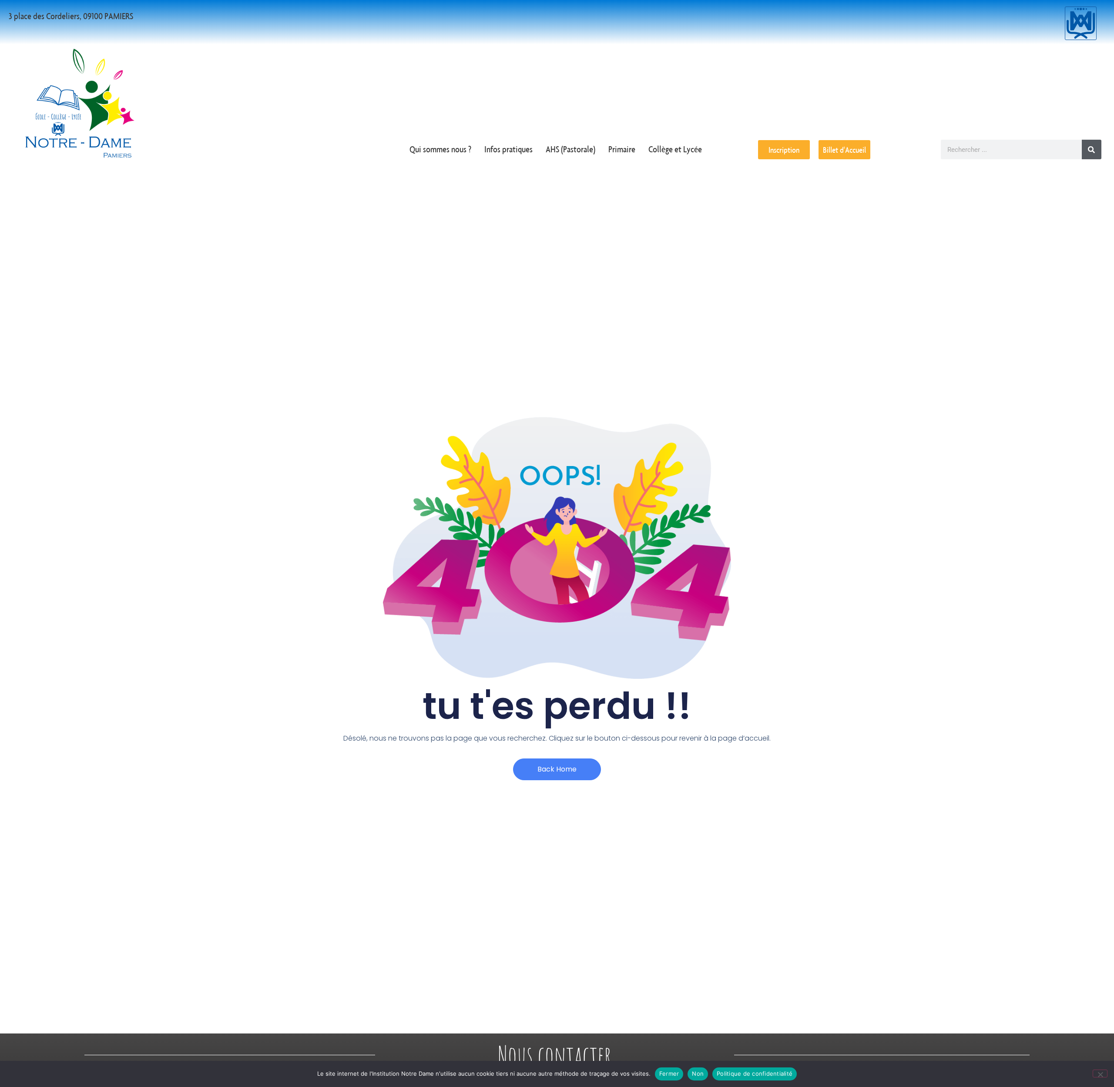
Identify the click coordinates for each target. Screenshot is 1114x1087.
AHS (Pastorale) (570, 149)
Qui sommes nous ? (440, 149)
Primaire (621, 149)
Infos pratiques (508, 149)
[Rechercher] (1091, 149)
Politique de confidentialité (754, 1073)
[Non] (1100, 1073)
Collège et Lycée (675, 149)
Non (698, 1073)
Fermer (669, 1073)
